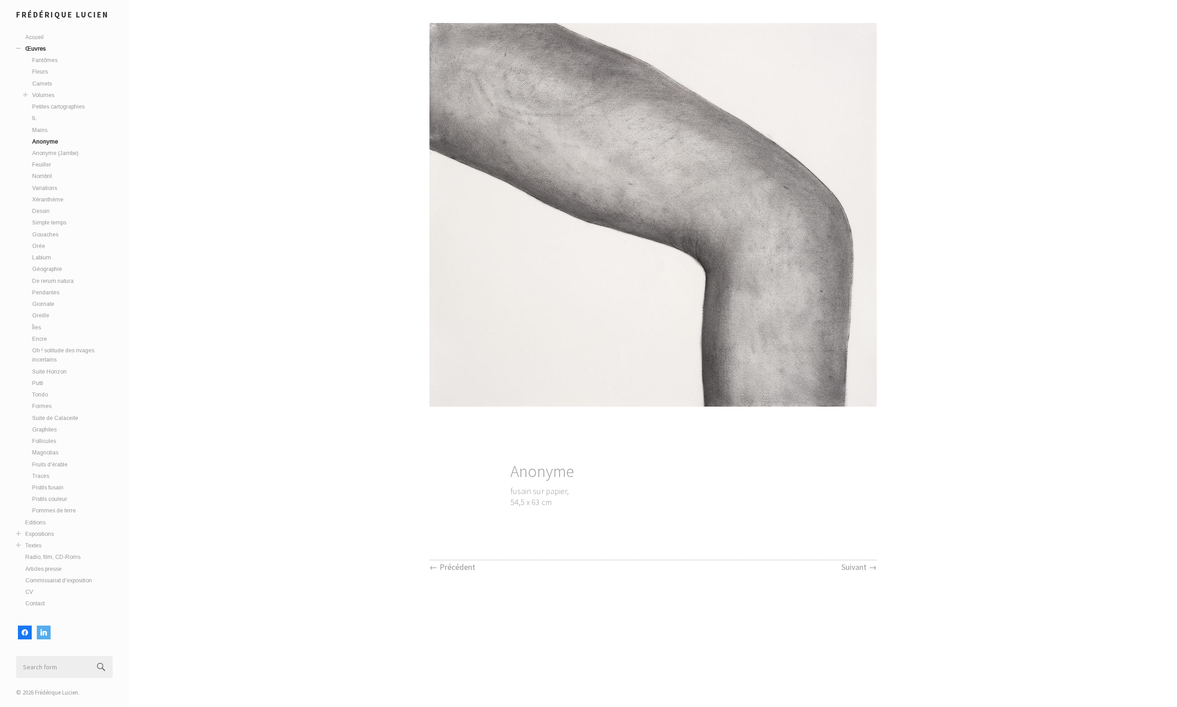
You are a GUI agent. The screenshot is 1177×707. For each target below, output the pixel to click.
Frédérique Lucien (62, 15)
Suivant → (859, 567)
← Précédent (452, 567)
